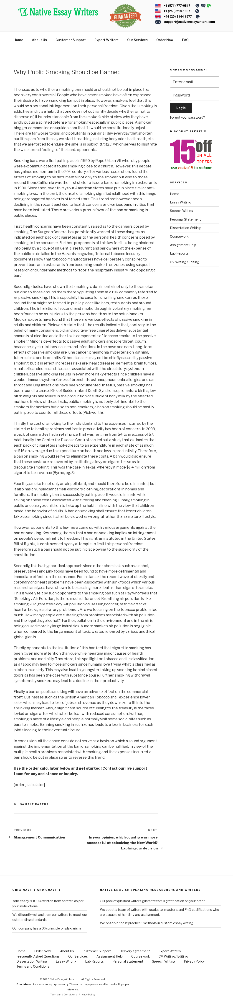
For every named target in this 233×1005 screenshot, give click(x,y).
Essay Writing (180, 202)
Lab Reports (179, 253)
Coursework (179, 236)
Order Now (164, 40)
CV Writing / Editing (184, 262)
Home (18, 40)
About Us (39, 40)
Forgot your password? (187, 117)
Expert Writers (106, 40)
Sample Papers (34, 804)
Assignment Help (183, 245)
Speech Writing (181, 211)
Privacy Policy (194, 961)
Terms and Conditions (32, 966)
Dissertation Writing (185, 228)
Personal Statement (185, 219)
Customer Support (71, 40)
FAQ (185, 40)
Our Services (137, 40)
